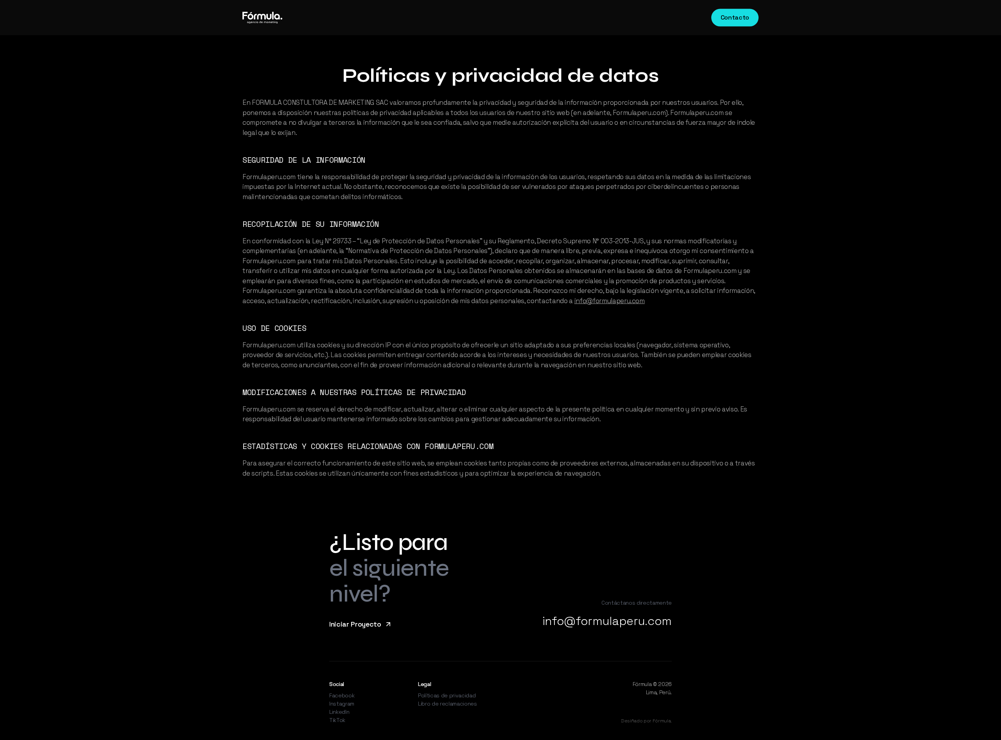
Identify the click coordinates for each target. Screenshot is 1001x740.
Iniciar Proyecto (355, 624)
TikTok (337, 720)
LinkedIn (339, 711)
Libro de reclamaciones (447, 703)
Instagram (341, 703)
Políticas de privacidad (446, 695)
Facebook (341, 695)
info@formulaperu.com (609, 300)
